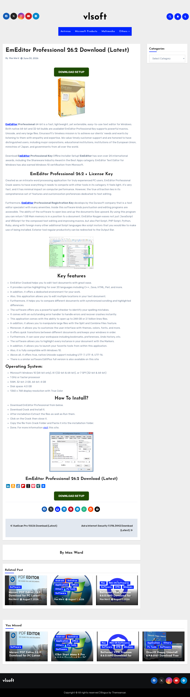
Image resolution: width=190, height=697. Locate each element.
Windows (128, 587)
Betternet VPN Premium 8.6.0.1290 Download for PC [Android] (115, 595)
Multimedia (108, 31)
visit (45, 427)
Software (15, 587)
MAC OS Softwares (119, 583)
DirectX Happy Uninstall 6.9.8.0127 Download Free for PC (162, 655)
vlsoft (95, 17)
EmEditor (11, 124)
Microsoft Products (86, 31)
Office (74, 585)
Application (61, 585)
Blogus (104, 692)
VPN (117, 587)
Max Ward (14, 58)
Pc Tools (71, 589)
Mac (103, 583)
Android (59, 580)
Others (123, 31)
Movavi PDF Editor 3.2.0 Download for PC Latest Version (24, 595)
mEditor (24, 155)
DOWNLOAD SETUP (71, 72)
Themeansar (119, 692)
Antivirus (66, 31)
